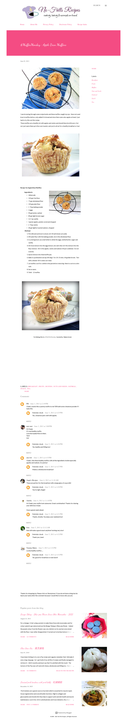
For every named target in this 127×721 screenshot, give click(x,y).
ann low (29, 457)
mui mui (29, 426)
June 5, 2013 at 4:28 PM (54, 487)
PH (27, 403)
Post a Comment (33, 704)
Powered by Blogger (65, 713)
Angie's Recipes (32, 480)
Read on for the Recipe (65, 671)
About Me (33, 24)
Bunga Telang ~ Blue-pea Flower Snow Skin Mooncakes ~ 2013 (46, 614)
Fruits (93, 84)
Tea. (93, 102)
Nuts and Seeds (96, 91)
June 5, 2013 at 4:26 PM (54, 444)
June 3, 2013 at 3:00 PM (43, 426)
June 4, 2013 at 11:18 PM (42, 500)
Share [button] (94, 68)
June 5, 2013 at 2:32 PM (47, 548)
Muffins (94, 87)
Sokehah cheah (37, 412)
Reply (28, 421)
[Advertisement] (50, 364)
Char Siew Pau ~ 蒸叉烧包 (32, 648)
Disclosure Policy (65, 24)
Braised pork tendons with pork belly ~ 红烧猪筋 (41, 682)
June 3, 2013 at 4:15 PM (42, 457)
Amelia (29, 500)
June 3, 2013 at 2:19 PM (39, 403)
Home (22, 24)
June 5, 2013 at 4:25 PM (54, 412)
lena (27, 527)
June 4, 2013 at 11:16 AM (49, 480)
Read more (70, 637)
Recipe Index (82, 24)
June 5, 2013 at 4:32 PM (54, 534)
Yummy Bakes (31, 548)
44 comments (31, 637)
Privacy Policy (48, 24)
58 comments (31, 671)
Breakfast (95, 80)
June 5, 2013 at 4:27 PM (54, 466)
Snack (93, 98)
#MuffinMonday (50, 337)
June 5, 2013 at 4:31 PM (54, 514)
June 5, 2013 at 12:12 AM (40, 527)
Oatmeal (94, 95)
